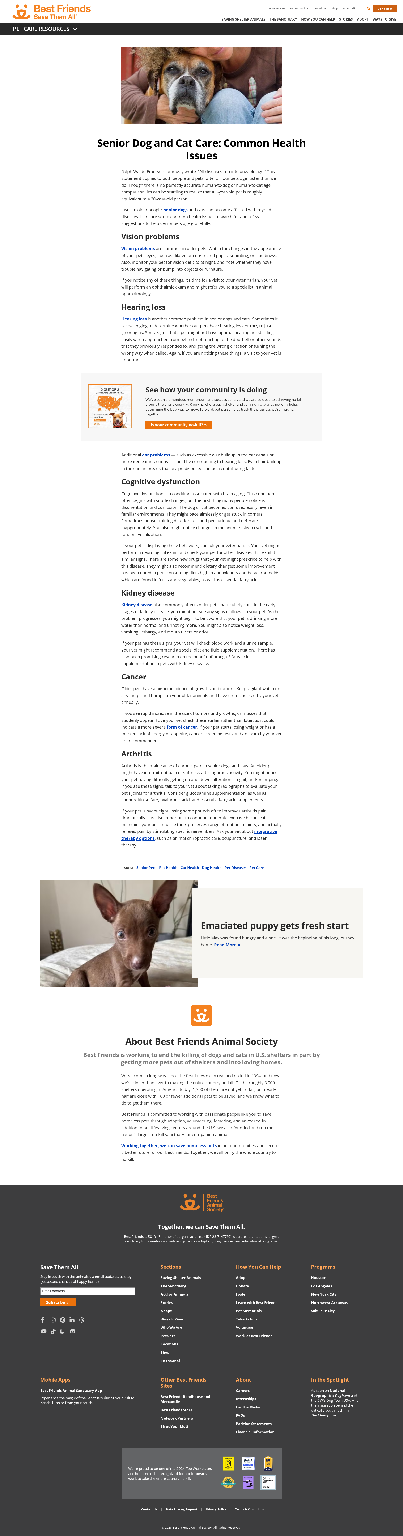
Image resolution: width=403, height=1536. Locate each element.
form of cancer (182, 727)
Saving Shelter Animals (244, 19)
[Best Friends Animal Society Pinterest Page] (63, 1320)
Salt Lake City (323, 1310)
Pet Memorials (299, 8)
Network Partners (177, 1418)
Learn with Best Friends (256, 1302)
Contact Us (149, 1509)
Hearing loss (134, 319)
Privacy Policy (216, 1509)
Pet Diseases (235, 867)
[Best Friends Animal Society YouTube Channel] (44, 1332)
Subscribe (55, 1302)
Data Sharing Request (181, 1509)
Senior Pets (146, 867)
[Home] (52, 12)
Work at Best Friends (254, 1335)
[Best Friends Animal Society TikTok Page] (54, 1332)
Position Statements (254, 1423)
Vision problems (138, 248)
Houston (318, 1277)
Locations (320, 8)
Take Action (246, 1319)
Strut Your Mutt (174, 1426)
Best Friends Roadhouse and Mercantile (185, 1399)
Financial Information (255, 1431)
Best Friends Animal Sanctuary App (71, 1390)
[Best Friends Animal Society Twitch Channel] (63, 1332)
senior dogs (176, 210)
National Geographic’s (330, 1393)
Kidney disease (137, 604)
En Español (350, 8)
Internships (246, 1398)
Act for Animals (174, 1294)
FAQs (240, 1415)
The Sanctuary (283, 19)
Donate (383, 9)
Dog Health (212, 867)
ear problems (156, 455)
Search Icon (372, 9)
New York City (323, 1294)
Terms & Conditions (249, 1509)
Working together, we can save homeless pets (169, 1145)
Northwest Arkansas (329, 1302)
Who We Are (277, 8)
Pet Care (256, 867)
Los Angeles (321, 1286)
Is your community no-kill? (177, 425)
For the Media (248, 1407)
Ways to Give (172, 1319)
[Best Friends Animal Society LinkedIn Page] (73, 1320)
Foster (241, 1294)
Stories (346, 19)
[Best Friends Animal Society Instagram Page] (54, 1320)
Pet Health (168, 867)
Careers (243, 1390)
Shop (334, 8)
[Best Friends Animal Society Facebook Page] (44, 1320)
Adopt (363, 19)
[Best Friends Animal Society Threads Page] (83, 1320)
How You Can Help (318, 19)
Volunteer (245, 1327)
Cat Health (190, 867)
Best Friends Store (176, 1409)
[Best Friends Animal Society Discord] (73, 1332)
